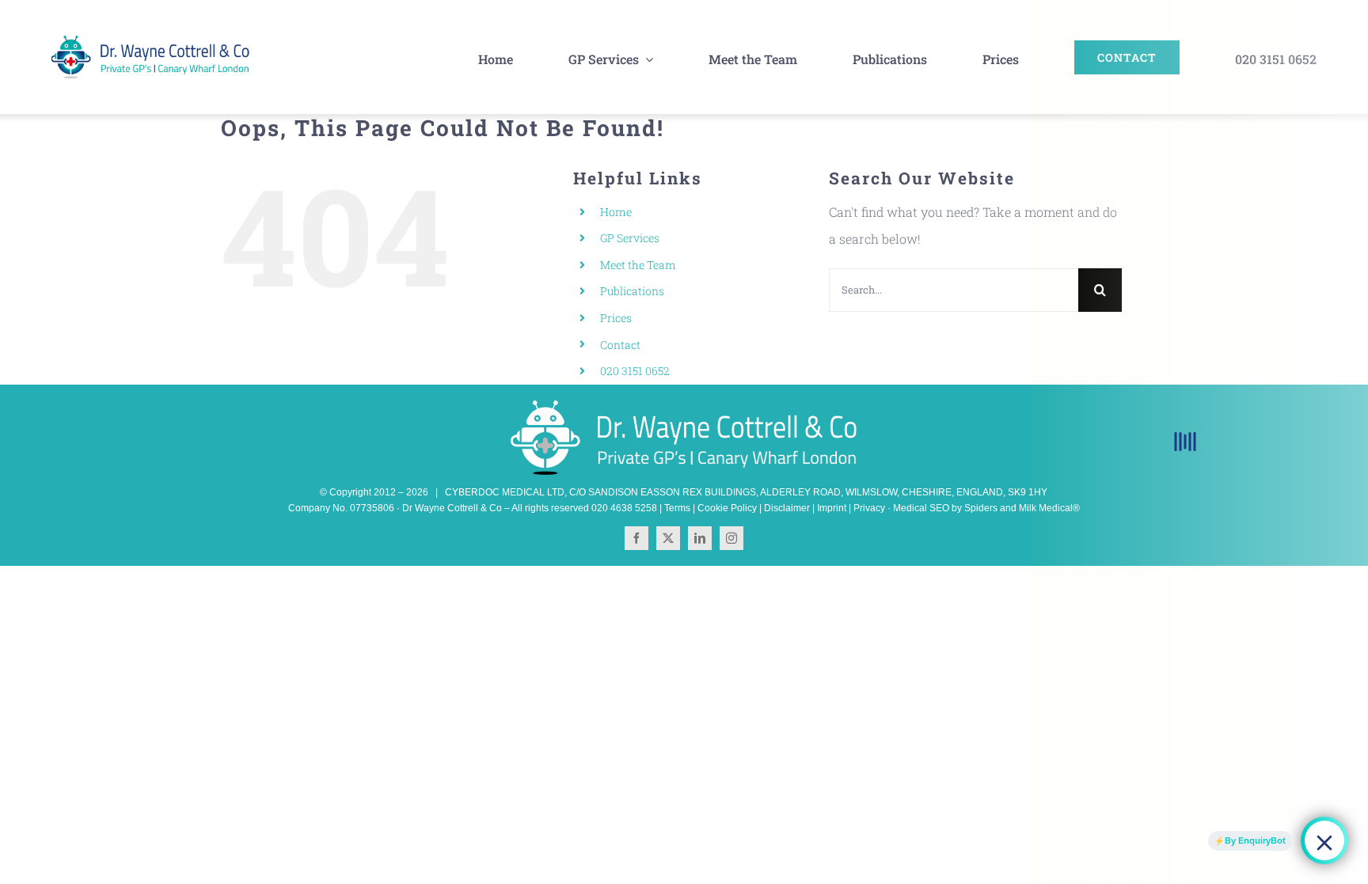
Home (616, 211)
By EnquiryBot (1255, 840)
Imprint (831, 508)
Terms (677, 508)
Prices (616, 317)
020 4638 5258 (624, 508)
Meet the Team (638, 264)
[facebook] (636, 538)
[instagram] (731, 538)
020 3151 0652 (635, 370)
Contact (620, 344)
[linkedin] (700, 538)
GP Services (629, 237)
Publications (632, 290)
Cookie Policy (727, 508)
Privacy (869, 508)
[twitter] (668, 538)
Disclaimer (787, 508)
